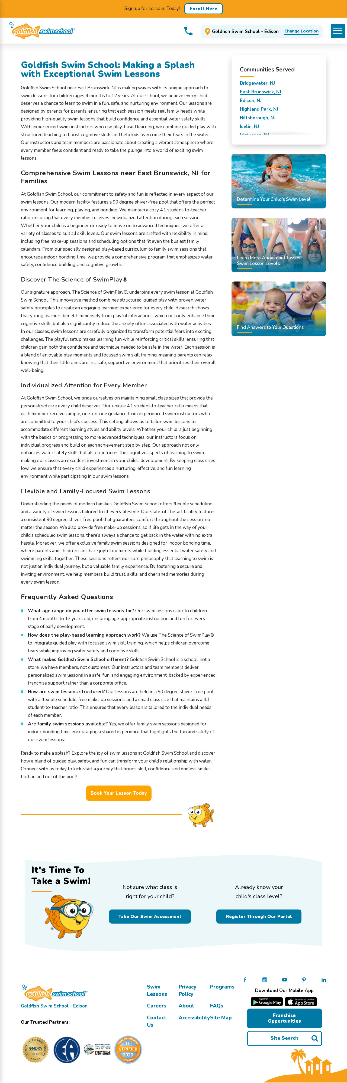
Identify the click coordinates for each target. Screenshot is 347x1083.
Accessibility (194, 1017)
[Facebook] (245, 979)
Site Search (284, 1038)
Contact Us (156, 1021)
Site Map (221, 1017)
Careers (156, 1005)
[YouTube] (284, 979)
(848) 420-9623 (188, 31)
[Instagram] (264, 979)
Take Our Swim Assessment (149, 917)
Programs (222, 986)
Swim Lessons (157, 990)
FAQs (216, 1005)
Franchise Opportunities (284, 1018)
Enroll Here (203, 9)
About (186, 1005)
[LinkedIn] (324, 979)
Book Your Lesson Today (119, 793)
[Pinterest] (304, 979)
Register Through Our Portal (259, 917)
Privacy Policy (187, 990)
